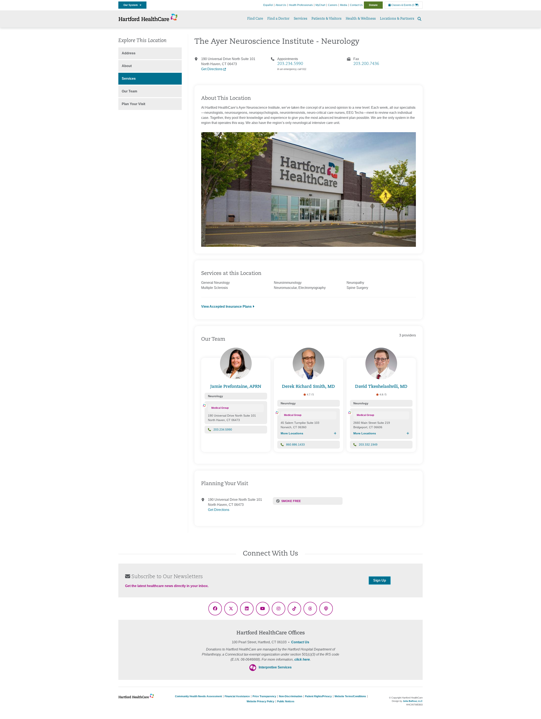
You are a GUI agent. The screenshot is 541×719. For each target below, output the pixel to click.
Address (128, 53)
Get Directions (212, 69)
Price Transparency (264, 696)
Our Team (129, 91)
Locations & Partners (397, 19)
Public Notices (285, 701)
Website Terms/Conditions (350, 696)
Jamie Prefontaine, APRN (235, 387)
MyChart (320, 5)
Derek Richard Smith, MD (308, 387)
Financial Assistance (237, 696)
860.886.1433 (295, 444)
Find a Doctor (278, 19)
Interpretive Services (275, 667)
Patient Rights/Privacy (318, 696)
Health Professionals (301, 5)
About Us (281, 5)
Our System (131, 5)
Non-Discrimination (290, 696)
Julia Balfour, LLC (413, 701)
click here (302, 659)
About (127, 66)
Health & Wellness (361, 19)
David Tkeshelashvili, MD (381, 387)
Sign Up (379, 580)
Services (300, 19)
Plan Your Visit (133, 104)
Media (343, 5)
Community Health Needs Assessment (198, 696)
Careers (332, 5)
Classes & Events (401, 5)
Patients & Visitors (326, 19)
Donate (373, 5)
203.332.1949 (368, 444)
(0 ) (415, 5)
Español (268, 5)
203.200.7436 (366, 64)
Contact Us (356, 5)
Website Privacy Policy (260, 701)
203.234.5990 (290, 64)
